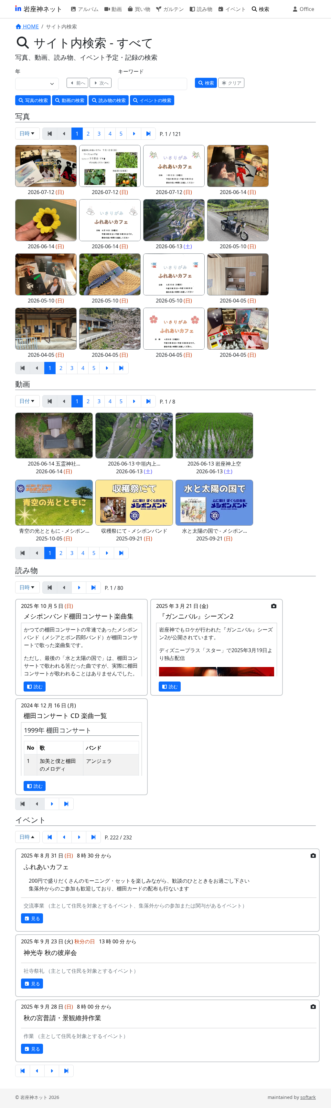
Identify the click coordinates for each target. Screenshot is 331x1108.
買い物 (141, 9)
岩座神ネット (42, 9)
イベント (235, 9)
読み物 (204, 9)
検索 (263, 9)
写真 (36, 100)
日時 (24, 133)
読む (37, 686)
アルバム (88, 9)
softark (308, 1097)
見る (35, 918)
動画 (116, 9)
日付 (24, 401)
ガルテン (173, 9)
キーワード (131, 71)
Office (306, 9)
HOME (30, 26)
